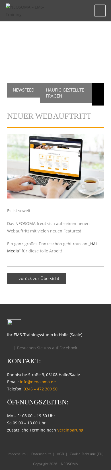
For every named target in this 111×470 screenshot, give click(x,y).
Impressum (17, 453)
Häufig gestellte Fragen (65, 93)
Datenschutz (41, 453)
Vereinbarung (70, 430)
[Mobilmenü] (100, 10)
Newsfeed (23, 90)
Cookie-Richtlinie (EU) (87, 453)
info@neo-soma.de (38, 381)
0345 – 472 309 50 (40, 389)
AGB (60, 453)
